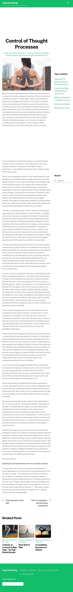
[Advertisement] (26, 24)
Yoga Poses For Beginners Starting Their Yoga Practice (61, 81)
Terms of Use (42, 570)
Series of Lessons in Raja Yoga (14, 53)
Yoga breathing (25, 574)
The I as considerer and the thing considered (39, 503)
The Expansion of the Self (15, 501)
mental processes (12, 55)
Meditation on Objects (62, 104)
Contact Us (23, 570)
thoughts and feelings (36, 55)
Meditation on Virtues (61, 108)
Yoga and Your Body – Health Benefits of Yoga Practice (61, 90)
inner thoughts (44, 53)
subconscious (23, 55)
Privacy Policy (53, 570)
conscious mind (32, 53)
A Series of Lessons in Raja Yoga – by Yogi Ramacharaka (9, 548)
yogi (46, 55)
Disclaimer (32, 570)
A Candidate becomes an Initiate (41, 547)
